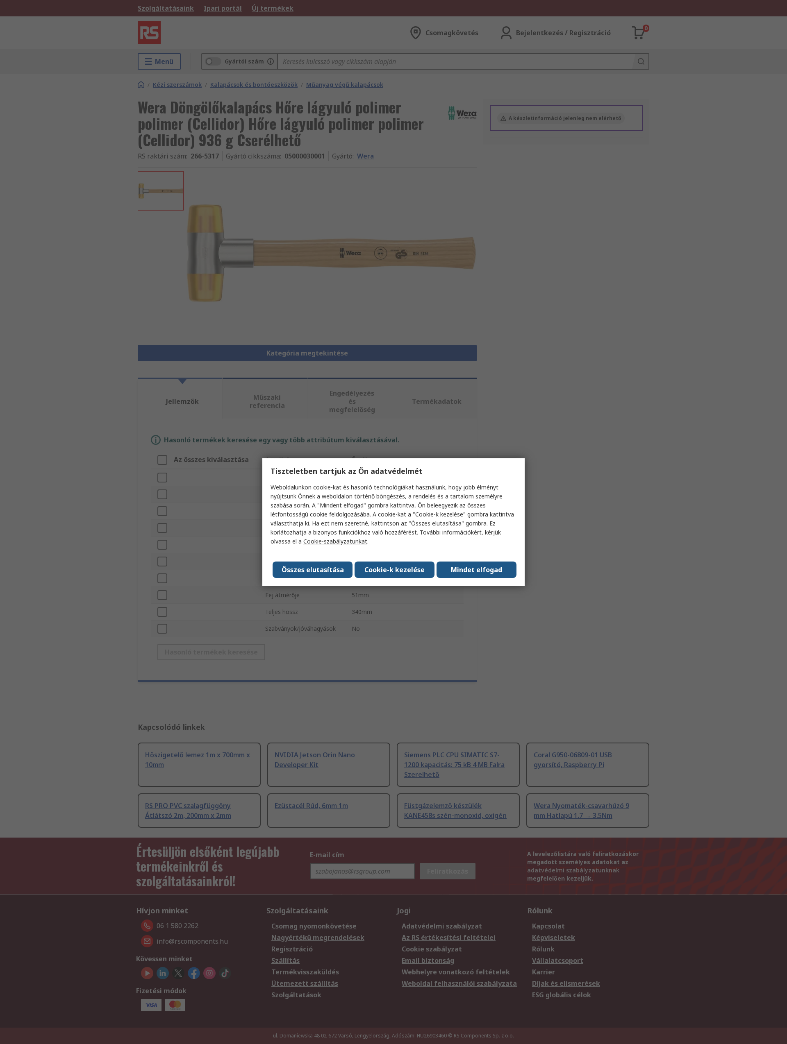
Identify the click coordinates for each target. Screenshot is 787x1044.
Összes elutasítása (313, 569)
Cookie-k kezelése (394, 569)
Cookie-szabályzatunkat (335, 541)
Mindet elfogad (476, 569)
